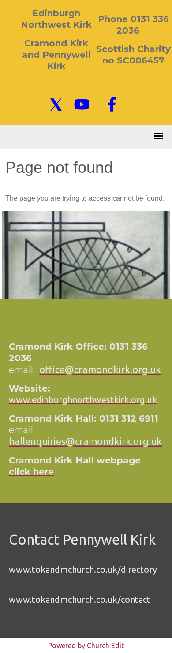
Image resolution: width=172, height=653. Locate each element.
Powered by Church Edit (86, 645)
